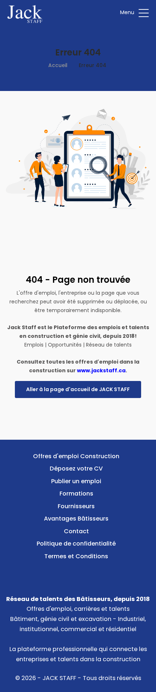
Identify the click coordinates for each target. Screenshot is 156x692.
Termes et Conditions (76, 556)
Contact (76, 531)
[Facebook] (67, 573)
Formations (76, 493)
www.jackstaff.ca (101, 370)
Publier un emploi (76, 481)
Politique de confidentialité (76, 543)
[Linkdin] (78, 573)
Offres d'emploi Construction (76, 456)
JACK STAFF (59, 678)
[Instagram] (89, 573)
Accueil (57, 65)
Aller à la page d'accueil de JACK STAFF (78, 389)
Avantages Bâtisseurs (76, 518)
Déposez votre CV (76, 468)
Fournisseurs (76, 506)
